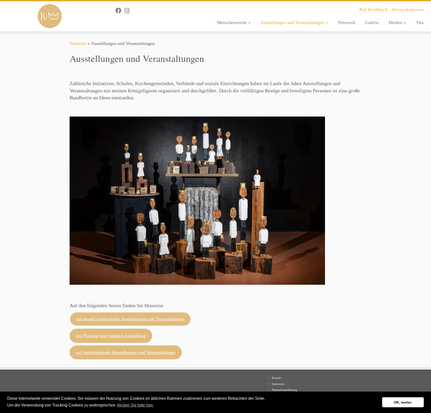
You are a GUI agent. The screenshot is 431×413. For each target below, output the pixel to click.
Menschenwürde (232, 22)
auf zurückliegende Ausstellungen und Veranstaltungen (125, 352)
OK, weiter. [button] (403, 402)
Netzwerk (346, 22)
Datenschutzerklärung (284, 389)
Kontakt (276, 377)
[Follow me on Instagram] (128, 10)
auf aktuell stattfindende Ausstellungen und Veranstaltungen (130, 318)
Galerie (372, 22)
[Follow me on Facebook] (119, 10)
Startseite (78, 43)
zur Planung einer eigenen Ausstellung (111, 335)
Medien (396, 22)
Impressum (278, 383)
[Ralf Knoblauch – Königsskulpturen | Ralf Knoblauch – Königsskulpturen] (50, 16)
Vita (420, 22)
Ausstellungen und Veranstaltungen (292, 22)
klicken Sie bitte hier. (135, 405)
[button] (156, 405)
